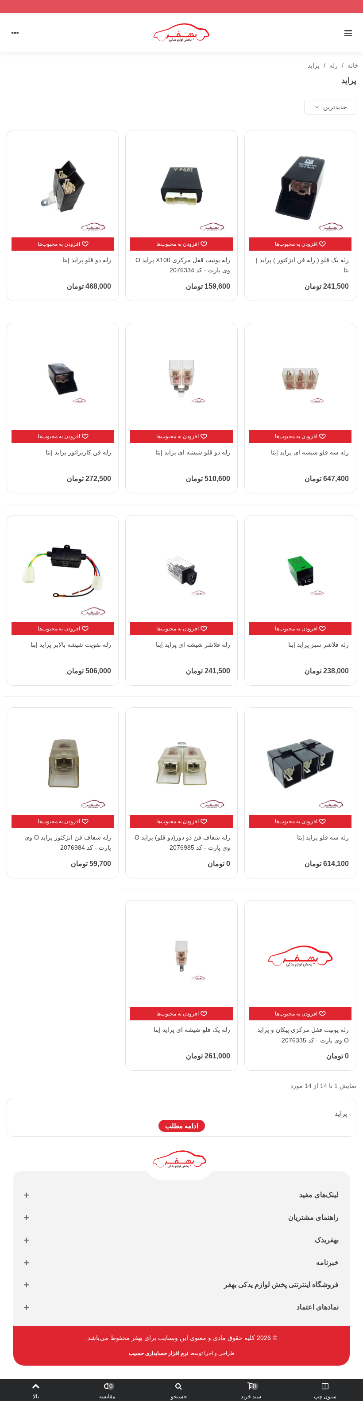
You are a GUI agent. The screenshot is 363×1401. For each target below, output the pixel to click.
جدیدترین (334, 107)
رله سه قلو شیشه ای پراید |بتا (310, 452)
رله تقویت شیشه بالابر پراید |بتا (71, 644)
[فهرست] (348, 32)
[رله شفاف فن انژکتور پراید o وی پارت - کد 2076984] (63, 763)
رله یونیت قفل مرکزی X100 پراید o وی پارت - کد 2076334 (182, 265)
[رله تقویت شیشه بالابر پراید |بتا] (63, 571)
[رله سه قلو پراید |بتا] (300, 763)
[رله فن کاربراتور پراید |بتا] (63, 379)
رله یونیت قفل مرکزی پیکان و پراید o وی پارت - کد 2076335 (303, 1035)
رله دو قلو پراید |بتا (86, 259)
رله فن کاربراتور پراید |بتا (78, 452)
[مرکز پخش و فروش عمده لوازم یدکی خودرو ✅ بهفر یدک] (181, 32)
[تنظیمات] (15, 32)
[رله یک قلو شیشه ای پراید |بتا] (181, 956)
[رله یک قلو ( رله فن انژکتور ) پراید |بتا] (300, 186)
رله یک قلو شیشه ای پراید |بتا (192, 1029)
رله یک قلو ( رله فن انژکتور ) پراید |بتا (302, 265)
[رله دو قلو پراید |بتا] (63, 186)
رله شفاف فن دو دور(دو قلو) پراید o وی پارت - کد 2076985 (182, 842)
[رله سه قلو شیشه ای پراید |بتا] (300, 379)
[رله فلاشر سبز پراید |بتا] (300, 571)
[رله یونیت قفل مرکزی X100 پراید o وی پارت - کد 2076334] (181, 186)
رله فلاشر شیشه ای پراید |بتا (193, 644)
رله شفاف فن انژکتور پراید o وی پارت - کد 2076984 (67, 842)
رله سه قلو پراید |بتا (323, 837)
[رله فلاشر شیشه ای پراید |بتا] (181, 571)
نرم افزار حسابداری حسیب (158, 1353)
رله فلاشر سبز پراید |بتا (318, 644)
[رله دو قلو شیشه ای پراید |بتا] (181, 379)
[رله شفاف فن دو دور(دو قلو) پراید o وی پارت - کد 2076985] (181, 763)
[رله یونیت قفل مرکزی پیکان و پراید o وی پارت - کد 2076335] (300, 956)
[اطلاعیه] (181, 6)
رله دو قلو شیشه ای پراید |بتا (192, 452)
